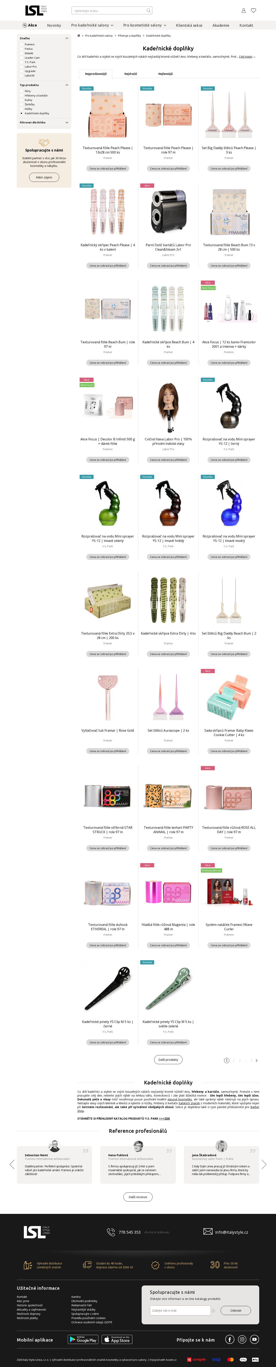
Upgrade (30, 71)
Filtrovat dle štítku (32, 122)
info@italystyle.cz (231, 1232)
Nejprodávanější (96, 73)
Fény (28, 91)
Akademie (221, 25)
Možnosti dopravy (28, 1314)
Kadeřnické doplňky (37, 113)
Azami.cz (171, 1360)
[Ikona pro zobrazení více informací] (213, 1310)
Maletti (29, 53)
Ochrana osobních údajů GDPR (91, 1322)
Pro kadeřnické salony (99, 35)
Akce (32, 25)
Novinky (54, 25)
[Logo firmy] (36, 10)
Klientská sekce (189, 25)
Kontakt (246, 25)
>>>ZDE (164, 1118)
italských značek (189, 1103)
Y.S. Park (30, 62)
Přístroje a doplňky (129, 35)
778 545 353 (130, 1232)
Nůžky (28, 109)
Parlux (29, 49)
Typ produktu (29, 85)
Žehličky (30, 104)
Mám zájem (44, 177)
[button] (264, 1164)
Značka (25, 38)
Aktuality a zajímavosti (31, 1309)
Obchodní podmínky (84, 1301)
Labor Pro (31, 66)
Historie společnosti (30, 1305)
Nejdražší (130, 73)
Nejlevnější (165, 73)
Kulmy (28, 100)
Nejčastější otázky (83, 1309)
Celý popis (245, 56)
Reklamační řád (81, 1305)
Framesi (30, 44)
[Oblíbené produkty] (253, 10)
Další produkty (168, 1060)
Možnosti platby (27, 1318)
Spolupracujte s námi (85, 1314)
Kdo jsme (23, 1301)
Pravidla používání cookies (88, 1318)
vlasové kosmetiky (179, 1099)
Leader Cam (32, 57)
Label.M (29, 75)
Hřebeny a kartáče (36, 95)
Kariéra (76, 1297)
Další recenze (138, 1197)
